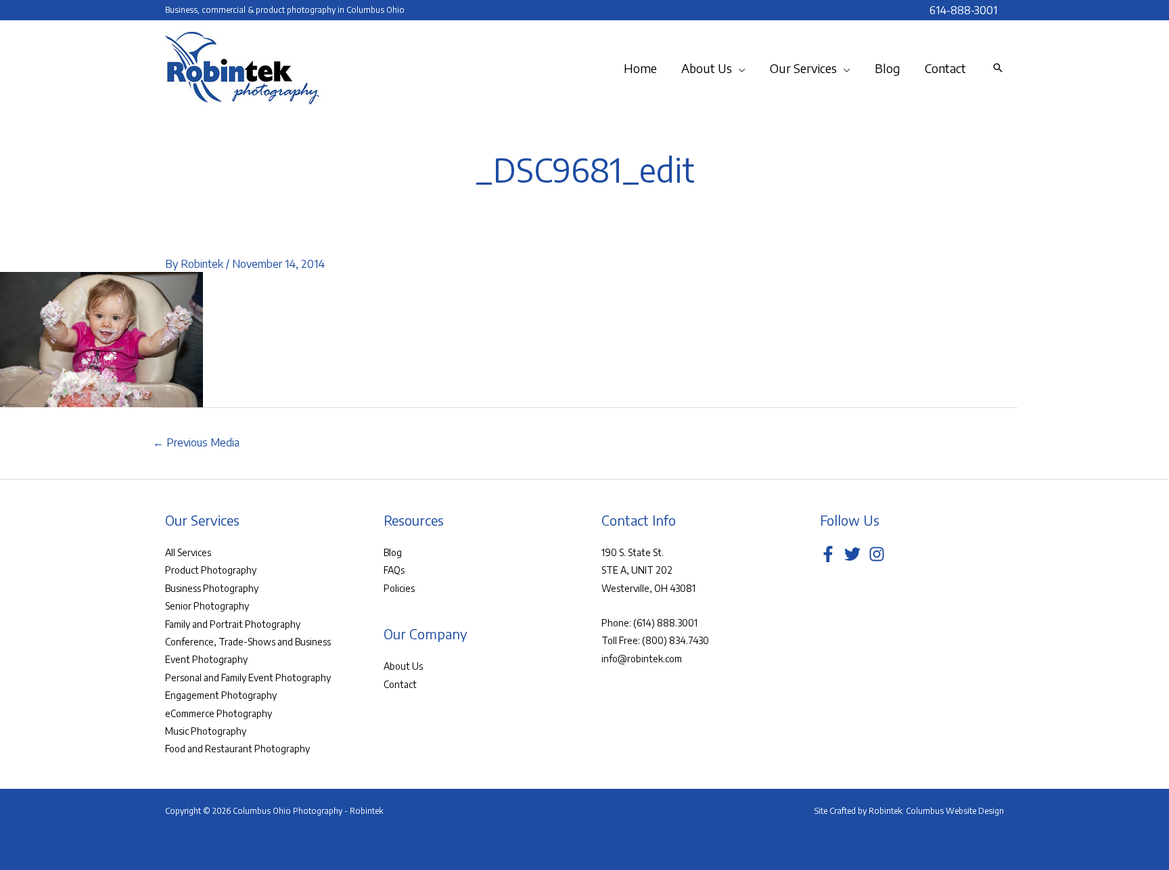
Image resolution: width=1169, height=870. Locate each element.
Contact (400, 684)
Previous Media (196, 442)
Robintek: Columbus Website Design (936, 811)
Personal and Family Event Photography (248, 677)
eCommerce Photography (218, 713)
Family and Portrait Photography (232, 624)
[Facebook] (828, 554)
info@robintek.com (641, 658)
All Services (188, 552)
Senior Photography (207, 606)
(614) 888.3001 (665, 622)
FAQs (394, 570)
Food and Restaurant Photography (237, 748)
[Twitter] (852, 554)
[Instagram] (877, 554)
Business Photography (211, 588)
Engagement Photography (221, 695)
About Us (403, 666)
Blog (393, 552)
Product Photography (210, 570)
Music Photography (205, 731)
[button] (739, 68)
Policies (399, 588)
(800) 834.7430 (675, 640)
